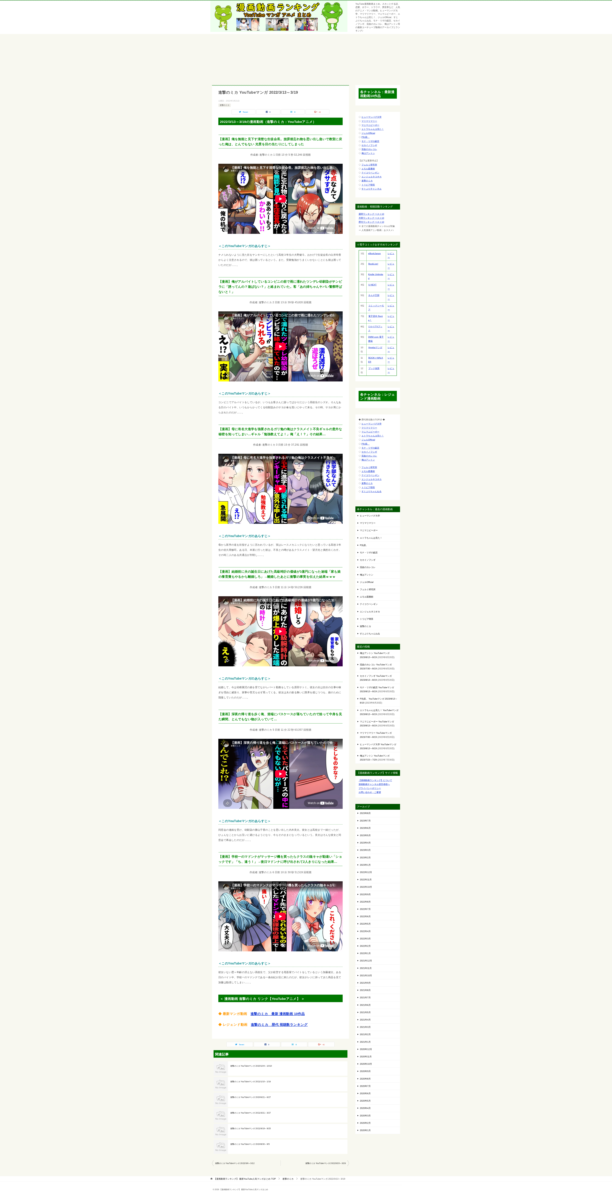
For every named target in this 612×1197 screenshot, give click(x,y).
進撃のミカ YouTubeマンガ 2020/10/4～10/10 (251, 1066)
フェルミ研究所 (369, 164)
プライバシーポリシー (370, 788)
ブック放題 (373, 368)
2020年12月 (366, 1049)
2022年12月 (366, 872)
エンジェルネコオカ (371, 176)
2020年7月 (365, 1086)
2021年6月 (365, 1005)
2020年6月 (365, 1093)
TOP (245, 1179)
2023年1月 (365, 865)
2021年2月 (365, 1034)
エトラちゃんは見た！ (372, 129)
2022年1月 (365, 953)
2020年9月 (365, 1071)
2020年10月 (366, 1064)
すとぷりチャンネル (371, 189)
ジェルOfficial (368, 133)
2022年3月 (365, 938)
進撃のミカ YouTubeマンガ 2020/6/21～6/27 (250, 1097)
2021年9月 (365, 983)
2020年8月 (365, 1078)
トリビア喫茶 (368, 185)
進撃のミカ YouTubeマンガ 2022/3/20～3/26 (325, 1163)
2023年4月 (365, 842)
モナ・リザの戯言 (370, 141)
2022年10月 (366, 887)
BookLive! (373, 264)
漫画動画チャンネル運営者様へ (374, 784)
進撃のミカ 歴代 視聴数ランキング (279, 1024)
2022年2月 (365, 946)
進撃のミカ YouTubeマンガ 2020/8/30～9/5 (250, 1144)
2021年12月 (366, 960)
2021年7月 (365, 997)
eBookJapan (374, 253)
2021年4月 (365, 1019)
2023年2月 (365, 857)
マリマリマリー (369, 121)
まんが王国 (373, 295)
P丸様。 (365, 137)
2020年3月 (365, 1115)
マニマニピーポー (370, 125)
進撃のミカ (224, 105)
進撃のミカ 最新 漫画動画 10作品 (278, 1014)
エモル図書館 (368, 168)
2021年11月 (366, 968)
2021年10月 (366, 975)
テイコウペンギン (370, 172)
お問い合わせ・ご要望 (370, 792)
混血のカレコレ (369, 149)
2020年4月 (365, 1108)
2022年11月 (366, 879)
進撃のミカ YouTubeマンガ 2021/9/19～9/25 (250, 1128)
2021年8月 (365, 990)
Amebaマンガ (375, 347)
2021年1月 (365, 1042)
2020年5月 (365, 1100)
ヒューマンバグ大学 (371, 117)
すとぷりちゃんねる (371, 491)
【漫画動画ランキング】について (375, 780)
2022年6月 (365, 916)
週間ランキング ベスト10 (371, 214)
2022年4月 (365, 931)
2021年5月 (365, 1012)
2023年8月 (365, 813)
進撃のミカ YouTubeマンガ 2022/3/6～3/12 (235, 1163)
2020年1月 (365, 1130)
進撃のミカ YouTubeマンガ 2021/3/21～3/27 (250, 1113)
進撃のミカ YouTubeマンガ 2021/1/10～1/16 (250, 1081)
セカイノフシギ (369, 145)
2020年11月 (366, 1056)
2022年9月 (365, 894)
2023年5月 (365, 835)
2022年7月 (365, 909)
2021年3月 (365, 1027)
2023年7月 (365, 820)
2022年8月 (365, 901)
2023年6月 (365, 828)
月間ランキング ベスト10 (371, 218)
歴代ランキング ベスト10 (371, 222)
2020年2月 (365, 1123)
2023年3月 (365, 850)
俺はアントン (368, 153)
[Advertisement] (306, 58)
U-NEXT (372, 284)
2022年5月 (365, 923)
